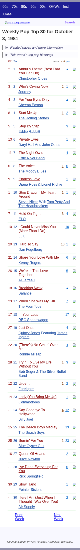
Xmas (7, 14)
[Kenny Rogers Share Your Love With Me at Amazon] (74, 257)
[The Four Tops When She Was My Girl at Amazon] (74, 301)
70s (15, 6)
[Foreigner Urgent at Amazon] (74, 383)
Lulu (21, 236)
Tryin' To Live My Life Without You (35, 364)
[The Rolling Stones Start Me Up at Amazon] (74, 113)
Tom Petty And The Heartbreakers (44, 204)
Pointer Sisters (30, 490)
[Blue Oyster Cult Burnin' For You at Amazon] (74, 440)
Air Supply (26, 507)
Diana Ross (27, 184)
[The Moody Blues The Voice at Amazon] (74, 166)
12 (67, 410)
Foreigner (26, 389)
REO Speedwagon (33, 320)
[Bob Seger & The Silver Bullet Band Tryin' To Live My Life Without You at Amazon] (74, 362)
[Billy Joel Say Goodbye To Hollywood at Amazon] (74, 410)
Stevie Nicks (28, 202)
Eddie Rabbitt (29, 131)
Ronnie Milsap (29, 354)
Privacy (31, 541)
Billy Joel (25, 419)
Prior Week (19, 517)
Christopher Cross (32, 78)
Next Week (58, 517)
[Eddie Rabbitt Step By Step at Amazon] (74, 126)
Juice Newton (29, 459)
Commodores (29, 402)
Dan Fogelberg (30, 249)
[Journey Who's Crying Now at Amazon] (74, 86)
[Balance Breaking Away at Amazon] (74, 288)
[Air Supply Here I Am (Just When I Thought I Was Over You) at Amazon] (74, 497)
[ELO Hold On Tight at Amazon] (74, 214)
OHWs (54, 6)
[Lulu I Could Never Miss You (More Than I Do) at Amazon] (74, 227)
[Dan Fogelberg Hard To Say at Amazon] (74, 244)
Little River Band (31, 158)
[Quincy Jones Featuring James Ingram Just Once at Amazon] (74, 328)
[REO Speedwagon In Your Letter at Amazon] (74, 314)
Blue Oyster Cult (31, 446)
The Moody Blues (32, 171)
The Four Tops (29, 306)
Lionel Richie (51, 184)
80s (24, 6)
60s (5, 6)
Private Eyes (29, 139)
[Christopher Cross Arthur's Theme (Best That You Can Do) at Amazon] (74, 69)
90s (33, 6)
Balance (25, 293)
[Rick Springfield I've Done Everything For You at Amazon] (74, 467)
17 (67, 314)
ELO (22, 219)
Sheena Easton (30, 105)
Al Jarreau (26, 280)
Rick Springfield (31, 476)
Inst (66, 6)
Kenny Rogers (29, 263)
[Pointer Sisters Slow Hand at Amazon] (74, 484)
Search (69, 22)
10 (67, 227)
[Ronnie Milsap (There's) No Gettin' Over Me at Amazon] (74, 345)
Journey (24, 92)
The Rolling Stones (33, 118)
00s (43, 6)
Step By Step (29, 126)
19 (62, 244)
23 (67, 440)
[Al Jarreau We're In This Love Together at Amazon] (74, 271)
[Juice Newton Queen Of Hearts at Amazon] (74, 454)
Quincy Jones (29, 333)
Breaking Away (30, 288)
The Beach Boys (31, 432)
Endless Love (29, 179)
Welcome (66, 541)
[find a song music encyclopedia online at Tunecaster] (24, 23)
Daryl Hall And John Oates (39, 145)
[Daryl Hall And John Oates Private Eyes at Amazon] (74, 139)
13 (67, 427)
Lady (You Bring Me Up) (37, 397)
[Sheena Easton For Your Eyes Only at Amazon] (74, 100)
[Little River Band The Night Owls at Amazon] (74, 153)
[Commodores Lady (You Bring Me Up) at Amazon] (74, 397)
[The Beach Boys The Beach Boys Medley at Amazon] (74, 427)
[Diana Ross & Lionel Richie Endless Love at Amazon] (74, 179)
